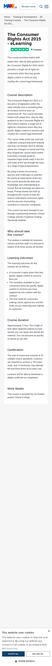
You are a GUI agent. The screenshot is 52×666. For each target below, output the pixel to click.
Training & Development (25, 17)
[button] (26, 661)
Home (7, 17)
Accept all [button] (13, 654)
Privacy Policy (12, 648)
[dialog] (26, 647)
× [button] (49, 631)
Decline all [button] (38, 654)
